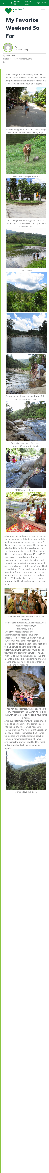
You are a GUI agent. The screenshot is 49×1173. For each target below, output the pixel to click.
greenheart (7, 3)
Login (38, 3)
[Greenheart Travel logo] (14, 11)
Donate (44, 3)
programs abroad (28, 3)
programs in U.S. (17, 3)
